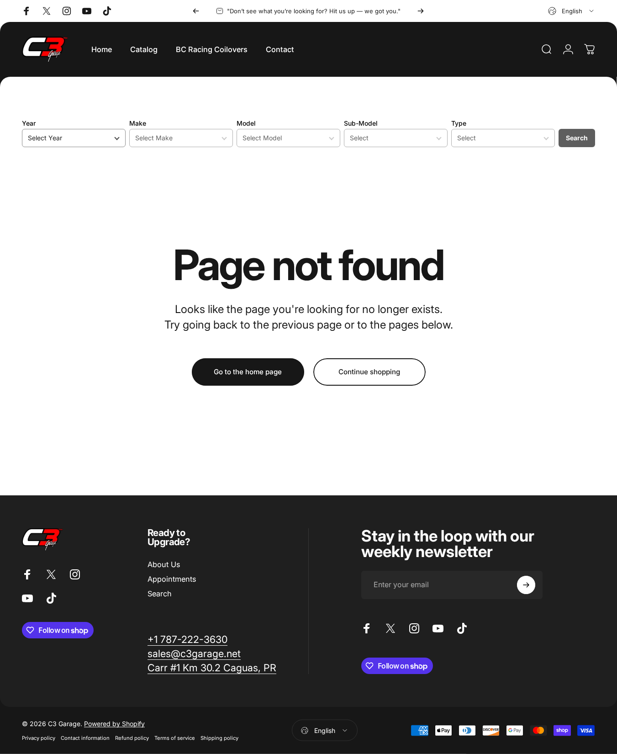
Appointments (172, 579)
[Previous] (196, 11)
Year (29, 123)
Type (458, 123)
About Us (164, 564)
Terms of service (174, 738)
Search (577, 138)
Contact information (85, 738)
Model (246, 123)
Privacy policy (38, 738)
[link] (187, 639)
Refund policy (132, 738)
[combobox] (571, 11)
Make (137, 123)
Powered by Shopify (114, 723)
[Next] (421, 11)
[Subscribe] (526, 585)
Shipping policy (219, 738)
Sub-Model (361, 123)
